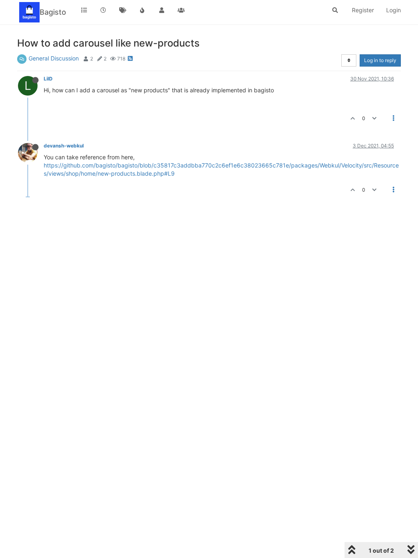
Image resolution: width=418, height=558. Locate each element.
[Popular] (142, 10)
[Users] (161, 10)
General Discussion (54, 58)
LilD (48, 79)
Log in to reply (380, 60)
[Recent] (103, 10)
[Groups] (181, 10)
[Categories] (84, 10)
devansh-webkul (64, 146)
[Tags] (123, 10)
